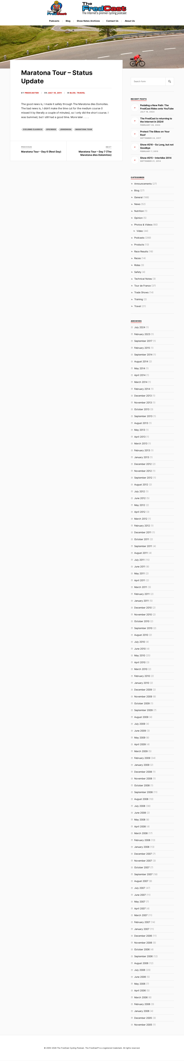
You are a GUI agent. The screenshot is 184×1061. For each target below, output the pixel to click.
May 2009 (139, 737)
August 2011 (141, 552)
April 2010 (139, 662)
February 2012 (142, 525)
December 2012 (143, 464)
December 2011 (142, 532)
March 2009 (141, 751)
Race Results (141, 251)
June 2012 (140, 498)
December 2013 (143, 395)
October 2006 (142, 949)
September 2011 (143, 546)
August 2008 (141, 799)
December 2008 (143, 771)
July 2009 (139, 723)
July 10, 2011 (55, 93)
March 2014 (140, 382)
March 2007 (140, 915)
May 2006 (139, 983)
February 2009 (142, 758)
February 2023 (142, 334)
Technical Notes (143, 278)
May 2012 (139, 505)
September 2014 (143, 354)
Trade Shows (141, 292)
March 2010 (140, 669)
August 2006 (141, 963)
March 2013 (140, 443)
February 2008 (142, 840)
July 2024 (139, 327)
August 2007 (141, 881)
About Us (130, 21)
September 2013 (143, 416)
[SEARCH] (169, 81)
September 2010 (143, 628)
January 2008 (141, 846)
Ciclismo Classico (32, 129)
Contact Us (112, 21)
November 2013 (143, 402)
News (137, 204)
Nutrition (139, 211)
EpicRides (51, 129)
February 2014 (142, 388)
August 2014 (141, 361)
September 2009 (143, 710)
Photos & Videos (143, 224)
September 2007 (143, 874)
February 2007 (142, 922)
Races (137, 258)
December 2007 (143, 853)
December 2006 (143, 935)
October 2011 (141, 539)
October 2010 (141, 621)
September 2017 (143, 340)
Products (139, 244)
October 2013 (141, 409)
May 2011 (139, 573)
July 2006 (139, 970)
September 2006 (143, 956)
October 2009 (142, 703)
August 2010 (141, 634)
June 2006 (140, 976)
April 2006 (140, 990)
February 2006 (142, 1004)
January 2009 (141, 764)
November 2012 (143, 470)
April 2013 (139, 436)
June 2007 (140, 894)
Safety (137, 272)
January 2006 (141, 1011)
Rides (137, 265)
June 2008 (140, 812)
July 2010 (139, 641)
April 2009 (140, 744)
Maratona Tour (83, 129)
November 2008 (143, 778)
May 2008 (139, 819)
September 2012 (143, 477)
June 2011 (139, 566)
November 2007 (143, 860)
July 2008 (139, 806)
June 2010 (140, 648)
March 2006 (141, 997)
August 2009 (141, 717)
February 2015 (142, 347)
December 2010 (143, 607)
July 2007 (139, 888)
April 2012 (139, 511)
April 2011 (139, 580)
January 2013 (141, 457)
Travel (81, 93)
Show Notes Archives (88, 21)
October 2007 (142, 867)
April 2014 (139, 375)
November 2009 (143, 696)
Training (138, 299)
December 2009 (143, 689)
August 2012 (141, 484)
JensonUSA (65, 129)
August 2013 (141, 423)
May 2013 (139, 429)
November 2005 (143, 1024)
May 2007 (139, 901)
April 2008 (140, 826)
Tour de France (142, 285)
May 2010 (139, 655)
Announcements (143, 183)
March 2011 (140, 587)
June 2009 (140, 730)
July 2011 (139, 559)
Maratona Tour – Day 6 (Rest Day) (41, 151)
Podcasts (54, 21)
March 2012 (140, 518)
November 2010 (143, 614)
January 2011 (141, 600)
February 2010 (142, 676)
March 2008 (141, 833)
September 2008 (143, 792)
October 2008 (142, 785)
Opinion (138, 217)
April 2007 (140, 908)
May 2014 (139, 368)
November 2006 (143, 942)
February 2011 (142, 594)
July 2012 (139, 491)
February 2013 (142, 450)
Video (140, 230)
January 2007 (141, 929)
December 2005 (143, 1017)
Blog (68, 21)
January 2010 (141, 682)
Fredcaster (32, 93)
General (138, 197)
